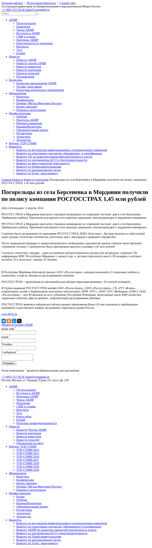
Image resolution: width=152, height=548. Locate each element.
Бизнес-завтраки (26, 106)
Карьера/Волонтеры (29, 126)
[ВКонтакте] (3, 321)
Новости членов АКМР (31, 63)
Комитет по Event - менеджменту (37, 173)
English (20, 53)
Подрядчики (24, 133)
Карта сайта (23, 416)
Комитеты (15, 146)
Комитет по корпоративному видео (38, 170)
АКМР (13, 19)
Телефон (6, 344)
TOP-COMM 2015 (27, 453)
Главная (6, 179)
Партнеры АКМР (27, 40)
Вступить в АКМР (28, 33)
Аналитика (23, 136)
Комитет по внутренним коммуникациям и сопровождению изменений (61, 150)
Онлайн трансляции (29, 86)
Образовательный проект (32, 130)
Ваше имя (8, 328)
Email (5, 337)
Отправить (9, 363)
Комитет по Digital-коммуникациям (38, 166)
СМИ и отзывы (26, 36)
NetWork (21, 116)
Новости (14, 56)
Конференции (25, 100)
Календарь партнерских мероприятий (40, 90)
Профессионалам (20, 113)
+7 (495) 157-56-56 (13, 9)
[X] (19, 321)
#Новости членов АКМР (17, 324)
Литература (23, 140)
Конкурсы (22, 96)
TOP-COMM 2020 (27, 469)
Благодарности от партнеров (34, 43)
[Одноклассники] (9, 321)
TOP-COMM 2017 (27, 459)
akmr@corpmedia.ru (37, 9)
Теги (19, 50)
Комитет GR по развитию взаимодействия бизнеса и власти (54, 156)
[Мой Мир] (14, 321)
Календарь (15, 80)
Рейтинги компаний (29, 123)
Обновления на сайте (29, 443)
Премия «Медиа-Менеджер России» (39, 103)
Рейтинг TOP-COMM (22, 143)
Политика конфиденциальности (36, 423)
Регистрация (35, 3)
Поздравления (25, 76)
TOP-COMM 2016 (27, 456)
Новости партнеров (28, 70)
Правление (23, 26)
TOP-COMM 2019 (27, 466)
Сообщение (9, 352)
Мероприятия (17, 93)
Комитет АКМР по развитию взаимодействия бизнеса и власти (56, 530)
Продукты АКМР (27, 120)
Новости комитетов (28, 66)
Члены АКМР (25, 30)
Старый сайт (68, 3)
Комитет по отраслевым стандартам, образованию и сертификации (58, 526)
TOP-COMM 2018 (27, 463)
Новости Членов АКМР (31, 429)
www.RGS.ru (9, 314)
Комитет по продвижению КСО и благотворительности (51, 160)
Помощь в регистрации (31, 110)
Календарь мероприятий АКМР (36, 83)
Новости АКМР (26, 60)
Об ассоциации (26, 23)
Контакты (49, 3)
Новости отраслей (27, 73)
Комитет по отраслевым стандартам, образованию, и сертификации (59, 153)
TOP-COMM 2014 (27, 449)
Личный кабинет (12, 3)
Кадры (20, 496)
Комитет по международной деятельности (43, 163)
